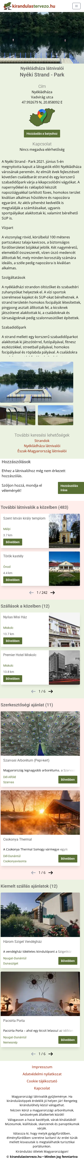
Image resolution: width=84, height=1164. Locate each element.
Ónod (7, 566)
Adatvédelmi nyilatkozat (42, 1074)
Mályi (6, 529)
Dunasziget (10, 963)
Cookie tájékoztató (42, 1081)
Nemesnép (10, 1042)
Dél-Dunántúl (11, 856)
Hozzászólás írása (69, 488)
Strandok (42, 440)
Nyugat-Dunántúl (14, 958)
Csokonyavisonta (14, 861)
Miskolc (8, 627)
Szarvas (8, 782)
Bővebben (13, 542)
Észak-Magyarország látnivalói (42, 451)
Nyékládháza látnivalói (42, 445)
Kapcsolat (42, 1088)
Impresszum (42, 1067)
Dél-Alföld (9, 777)
